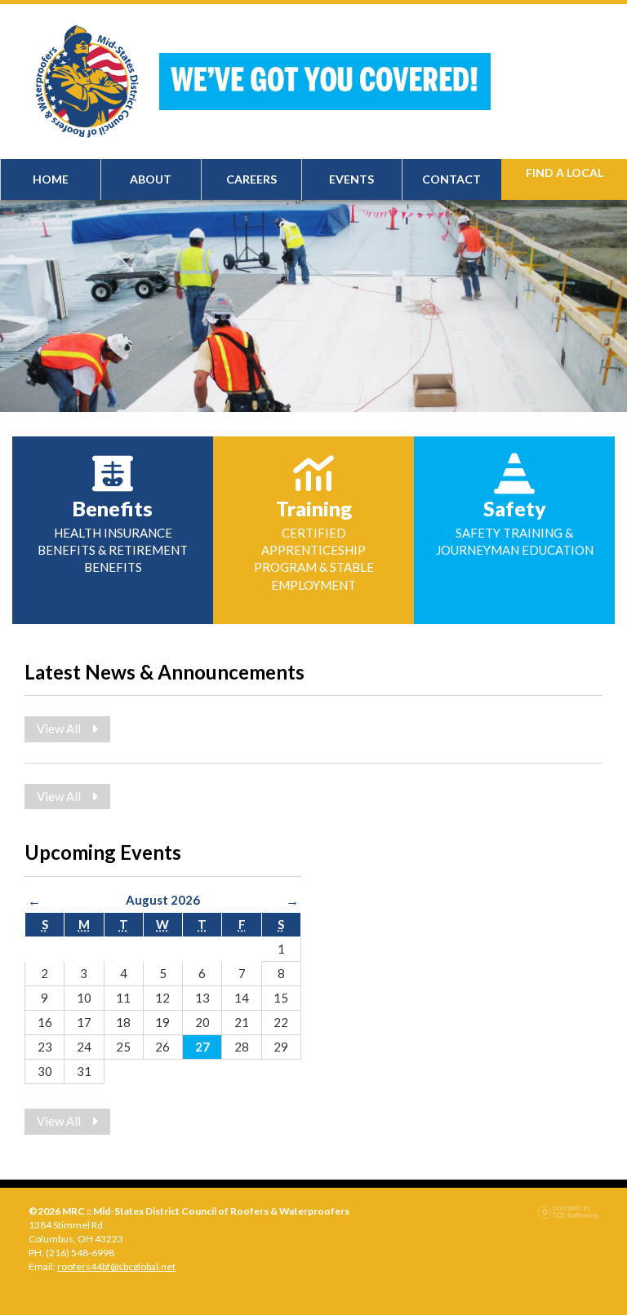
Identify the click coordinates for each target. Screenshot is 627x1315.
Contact (451, 179)
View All (60, 728)
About (150, 179)
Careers (251, 179)
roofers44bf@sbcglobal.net (116, 1266)
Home (51, 179)
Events (351, 179)
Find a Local (564, 172)
